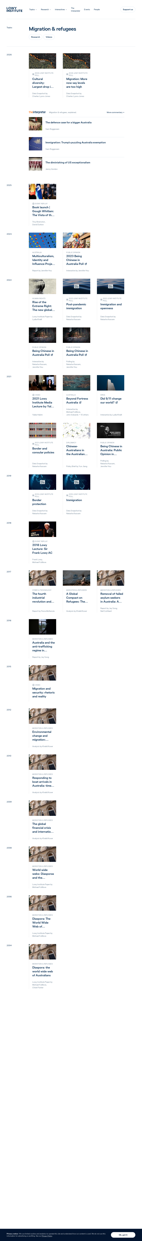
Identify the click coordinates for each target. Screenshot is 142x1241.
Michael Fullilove (73, 412)
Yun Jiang (83, 466)
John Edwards (72, 414)
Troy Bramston (38, 222)
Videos (49, 37)
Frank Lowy (37, 559)
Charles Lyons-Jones (41, 96)
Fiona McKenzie (47, 611)
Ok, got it (123, 1235)
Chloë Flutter (37, 987)
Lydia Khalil (37, 319)
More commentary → (115, 112)
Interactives (60, 9)
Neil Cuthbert (106, 611)
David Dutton (38, 224)
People (97, 9)
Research (45, 9)
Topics (32, 9)
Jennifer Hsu (46, 270)
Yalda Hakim (37, 414)
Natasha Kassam (73, 319)
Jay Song (113, 608)
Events (87, 9)
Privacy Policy (47, 1236)
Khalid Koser (81, 611)
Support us (128, 9)
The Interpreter (75, 9)
